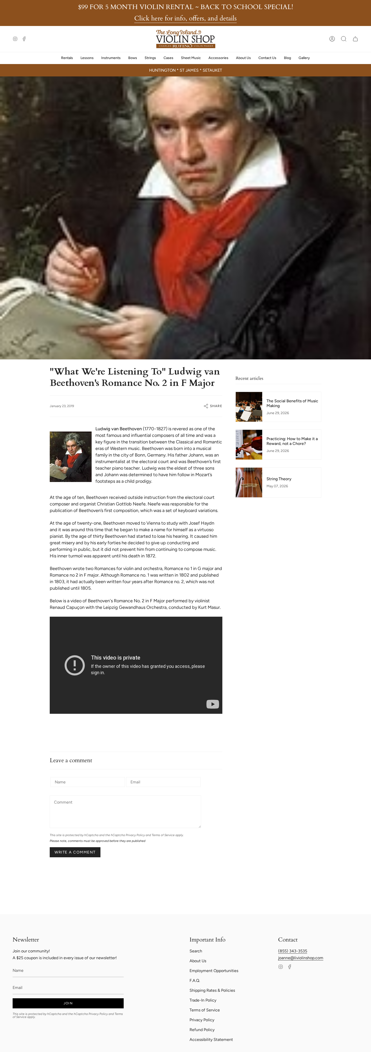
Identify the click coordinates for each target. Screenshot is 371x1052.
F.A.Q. (195, 980)
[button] (344, 39)
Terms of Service (163, 835)
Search (196, 951)
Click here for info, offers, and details (185, 18)
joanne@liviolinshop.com (300, 957)
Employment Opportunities (214, 970)
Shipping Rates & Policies (212, 990)
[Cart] (355, 39)
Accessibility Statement (211, 1039)
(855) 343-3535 (292, 951)
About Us (198, 960)
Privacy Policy (135, 835)
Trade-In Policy (203, 1000)
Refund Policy (202, 1029)
